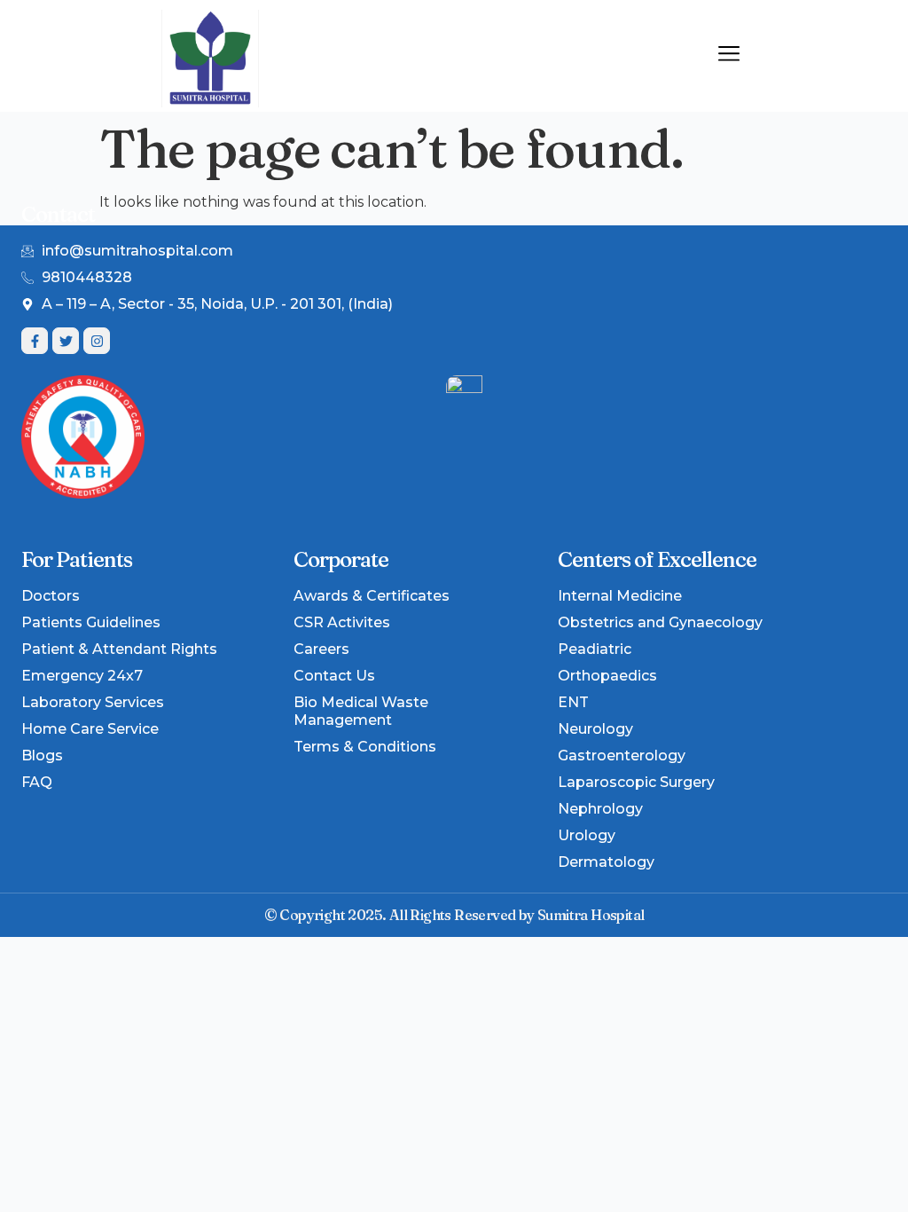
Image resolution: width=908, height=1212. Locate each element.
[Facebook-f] (34, 340)
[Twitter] (65, 340)
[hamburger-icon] (728, 56)
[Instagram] (96, 340)
